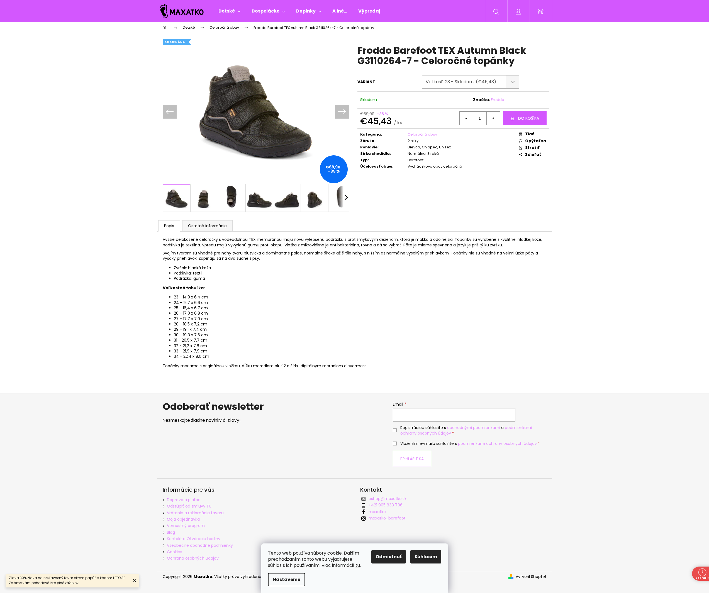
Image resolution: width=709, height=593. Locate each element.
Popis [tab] (169, 226)
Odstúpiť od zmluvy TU (189, 506)
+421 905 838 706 (386, 505)
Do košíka (528, 118)
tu (357, 565)
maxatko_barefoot (387, 518)
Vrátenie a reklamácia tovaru (195, 513)
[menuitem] (229, 11)
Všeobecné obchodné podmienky (200, 545)
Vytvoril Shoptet (531, 576)
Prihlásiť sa (412, 459)
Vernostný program (186, 525)
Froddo (497, 99)
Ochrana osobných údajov (193, 558)
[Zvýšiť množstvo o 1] (493, 118)
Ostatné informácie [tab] (207, 226)
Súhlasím (426, 556)
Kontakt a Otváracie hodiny (193, 538)
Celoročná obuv (422, 134)
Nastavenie (286, 579)
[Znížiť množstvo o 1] (466, 118)
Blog (171, 532)
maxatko (377, 511)
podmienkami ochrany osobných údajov (497, 443)
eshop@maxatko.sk (387, 498)
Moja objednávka (183, 519)
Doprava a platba (184, 500)
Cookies (174, 552)
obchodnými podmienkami (473, 427)
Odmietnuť (389, 556)
